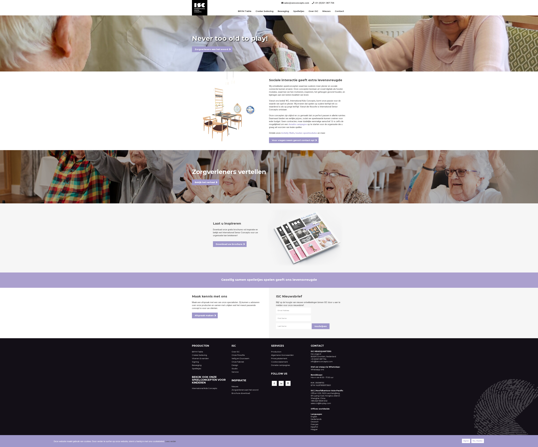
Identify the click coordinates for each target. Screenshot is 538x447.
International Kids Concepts (204, 388)
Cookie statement (279, 362)
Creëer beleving (264, 11)
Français (314, 424)
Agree (466, 441)
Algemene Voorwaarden (282, 355)
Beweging (283, 11)
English (314, 416)
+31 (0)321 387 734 (324, 3)
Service (235, 372)
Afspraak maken (204, 315)
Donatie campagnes (280, 365)
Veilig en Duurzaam (240, 358)
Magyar (314, 429)
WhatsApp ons (317, 369)
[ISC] (199, 7)
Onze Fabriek (238, 362)
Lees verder (170, 441)
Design (235, 365)
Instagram (288, 383)
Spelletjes (298, 11)
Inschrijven (321, 326)
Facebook (274, 383)
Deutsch (314, 422)
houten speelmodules (306, 133)
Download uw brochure (229, 244)
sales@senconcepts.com (296, 3)
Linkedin (281, 383)
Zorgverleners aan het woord (211, 49)
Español (314, 427)
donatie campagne (297, 124)
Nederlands (316, 419)
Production (276, 352)
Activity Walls (287, 133)
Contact (339, 11)
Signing (195, 362)
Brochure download (241, 393)
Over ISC (313, 11)
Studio (235, 368)
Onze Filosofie (238, 355)
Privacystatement (279, 358)
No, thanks (478, 441)
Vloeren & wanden (200, 358)
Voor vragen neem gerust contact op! (293, 140)
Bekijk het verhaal (205, 182)
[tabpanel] (269, 43)
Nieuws (326, 11)
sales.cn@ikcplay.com (321, 403)
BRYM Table (244, 11)
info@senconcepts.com (322, 361)
